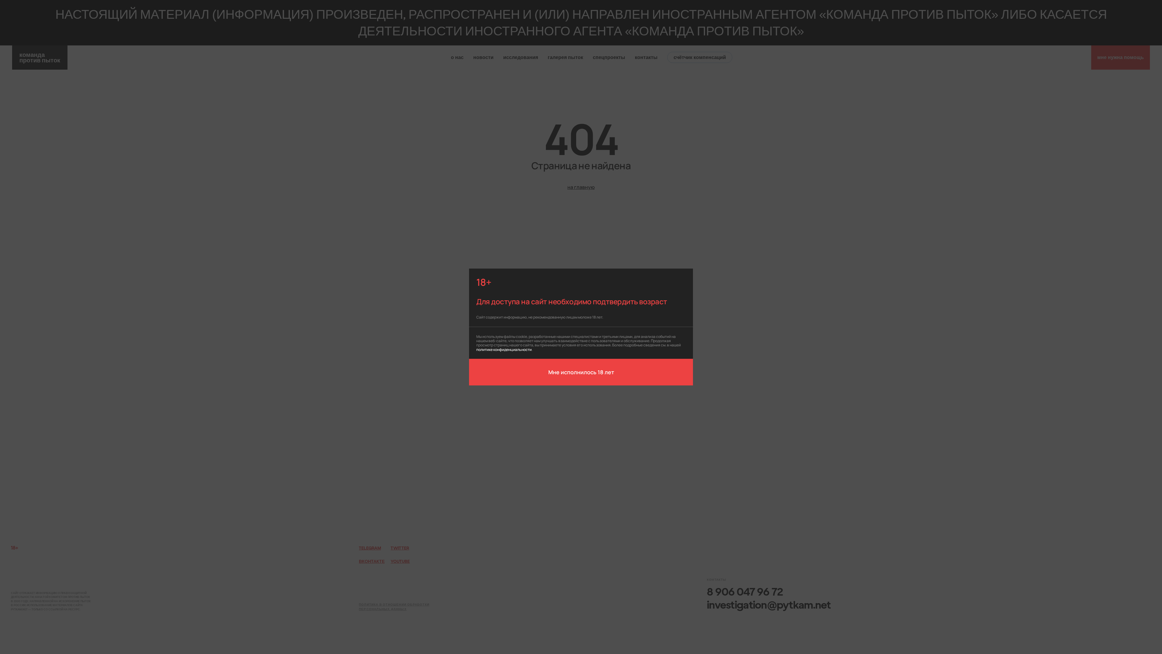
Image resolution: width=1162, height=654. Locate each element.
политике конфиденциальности (504, 349)
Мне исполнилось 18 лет (581, 372)
